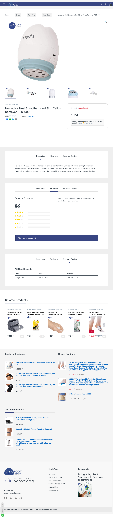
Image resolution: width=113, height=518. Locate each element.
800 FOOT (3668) (24, 481)
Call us (80, 123)
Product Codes (70, 156)
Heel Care (46, 15)
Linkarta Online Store (14, 509)
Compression (53, 490)
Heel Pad (77, 309)
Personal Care (53, 487)
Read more (22, 336)
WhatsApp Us (88, 123)
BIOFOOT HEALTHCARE (32, 509)
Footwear (51, 474)
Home (7, 15)
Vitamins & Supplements (57, 484)
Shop (18, 15)
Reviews (54, 156)
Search (101, 4)
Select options (42, 336)
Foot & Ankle (10, 309)
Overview (40, 156)
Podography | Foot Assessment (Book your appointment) (91, 477)
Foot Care (31, 15)
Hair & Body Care (54, 481)
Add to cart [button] (84, 336)
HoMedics (30, 116)
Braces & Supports (55, 477)
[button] (106, 22)
